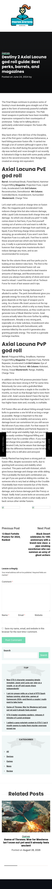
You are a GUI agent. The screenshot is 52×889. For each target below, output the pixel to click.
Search (7, 650)
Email (21, 615)
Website (39, 615)
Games (10, 761)
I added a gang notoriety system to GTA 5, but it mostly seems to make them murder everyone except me (27, 725)
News (9, 766)
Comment (7, 581)
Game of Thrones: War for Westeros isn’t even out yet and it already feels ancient (26, 842)
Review (10, 771)
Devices (10, 756)
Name (5, 615)
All (8, 751)
